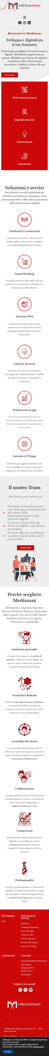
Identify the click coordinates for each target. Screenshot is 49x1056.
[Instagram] (25, 23)
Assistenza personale (24, 649)
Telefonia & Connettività (24, 231)
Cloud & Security (24, 364)
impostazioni (38, 1047)
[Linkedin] (29, 23)
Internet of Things (24, 456)
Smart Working (24, 273)
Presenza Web (24, 316)
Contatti (26, 955)
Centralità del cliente (24, 741)
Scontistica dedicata (24, 695)
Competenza (25, 830)
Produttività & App (24, 410)
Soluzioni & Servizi (28, 917)
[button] (24, 17)
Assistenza (8, 955)
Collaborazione (24, 788)
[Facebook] (20, 23)
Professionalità (24, 880)
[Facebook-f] (20, 990)
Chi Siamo (8, 915)
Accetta (7, 1052)
